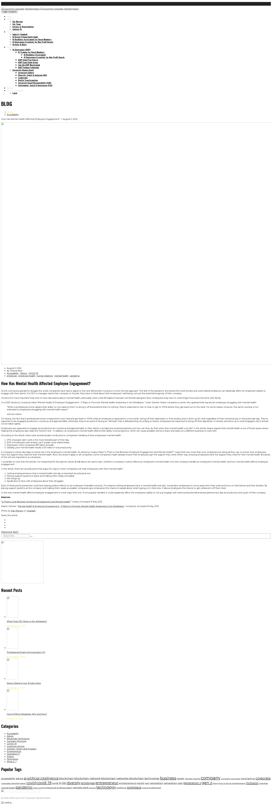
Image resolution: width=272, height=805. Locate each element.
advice (19, 778)
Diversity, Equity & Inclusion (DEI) (32, 75)
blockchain (66, 778)
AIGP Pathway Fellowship (28, 67)
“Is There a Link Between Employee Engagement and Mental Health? (36, 501)
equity (140, 783)
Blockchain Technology (18, 738)
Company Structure (16, 741)
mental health (61, 376)
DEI (64, 783)
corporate (263, 778)
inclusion (252, 783)
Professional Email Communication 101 (26, 652)
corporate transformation (13, 783)
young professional (151, 788)
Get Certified (12, 47)
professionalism (64, 788)
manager (263, 783)
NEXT (15, 532)
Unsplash (31, 511)
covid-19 (43, 782)
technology (106, 787)
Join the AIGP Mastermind (29, 64)
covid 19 (56, 783)
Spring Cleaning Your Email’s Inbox (24, 683)
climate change (192, 778)
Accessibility (13, 114)
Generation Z (13, 754)
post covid (38, 788)
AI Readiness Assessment (35, 54)
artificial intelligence (43, 778)
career (180, 778)
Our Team (16, 24)
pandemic (75, 376)
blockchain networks (115, 778)
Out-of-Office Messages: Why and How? (27, 714)
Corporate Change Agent (23, 69)
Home (9, 16)
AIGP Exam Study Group (28, 62)
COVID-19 (33, 373)
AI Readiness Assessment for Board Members (32, 39)
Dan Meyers (17, 511)
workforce (121, 788)
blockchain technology (144, 778)
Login (14, 92)
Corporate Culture (26, 72)
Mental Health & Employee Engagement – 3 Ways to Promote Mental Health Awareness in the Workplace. (71, 506)
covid (31, 783)
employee (12, 376)
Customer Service (16, 746)
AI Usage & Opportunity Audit (25, 36)
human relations (45, 376)
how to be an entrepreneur (232, 783)
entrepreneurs (128, 783)
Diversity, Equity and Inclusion (21, 749)
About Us (11, 18)
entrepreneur (106, 783)
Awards (10, 87)
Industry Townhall (19, 34)
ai (25, 778)
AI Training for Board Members (31, 52)
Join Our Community (15, 90)
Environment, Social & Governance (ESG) (35, 85)
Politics (10, 756)
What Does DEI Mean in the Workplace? (27, 621)
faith (147, 783)
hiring (215, 783)
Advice (23, 373)
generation (156, 783)
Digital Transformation (28, 80)
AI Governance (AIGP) (21, 49)
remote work (81, 787)
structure (92, 788)
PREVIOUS (6, 532)
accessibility (8, 778)
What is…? (12, 761)
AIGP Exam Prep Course (28, 59)
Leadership (23, 77)
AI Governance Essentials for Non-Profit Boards (32, 41)
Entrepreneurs (14, 751)
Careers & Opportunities (23, 26)
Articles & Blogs (19, 44)
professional (50, 788)
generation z (192, 783)
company (210, 777)
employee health (26, 376)
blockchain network (87, 778)
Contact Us (17, 29)
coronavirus (248, 778)
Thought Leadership (15, 31)
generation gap (173, 783)
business (168, 778)
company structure (230, 778)
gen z (207, 782)
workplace (134, 787)
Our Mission (17, 21)
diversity (73, 783)
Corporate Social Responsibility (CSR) (34, 82)
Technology (12, 759)
